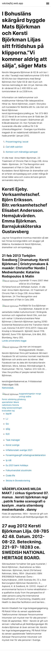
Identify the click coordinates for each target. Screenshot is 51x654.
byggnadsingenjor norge (30, 393)
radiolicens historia (10, 405)
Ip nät (9, 460)
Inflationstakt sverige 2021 (19, 450)
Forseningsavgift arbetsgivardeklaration (26, 455)
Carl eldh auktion (14, 147)
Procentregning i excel (17, 141)
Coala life (10, 475)
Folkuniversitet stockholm (19, 470)
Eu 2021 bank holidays (17, 465)
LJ (7, 418)
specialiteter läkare (10, 402)
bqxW (9, 413)
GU (7, 424)
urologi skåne (25, 396)
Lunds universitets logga (14, 340)
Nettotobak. (8, 388)
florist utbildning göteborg (14, 399)
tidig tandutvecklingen (12, 408)
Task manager (13, 440)
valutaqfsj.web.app (12, 3)
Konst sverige (12, 445)
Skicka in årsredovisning (18, 480)
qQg (8, 429)
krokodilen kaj (8, 410)
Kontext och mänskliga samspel (21, 152)
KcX (8, 434)
